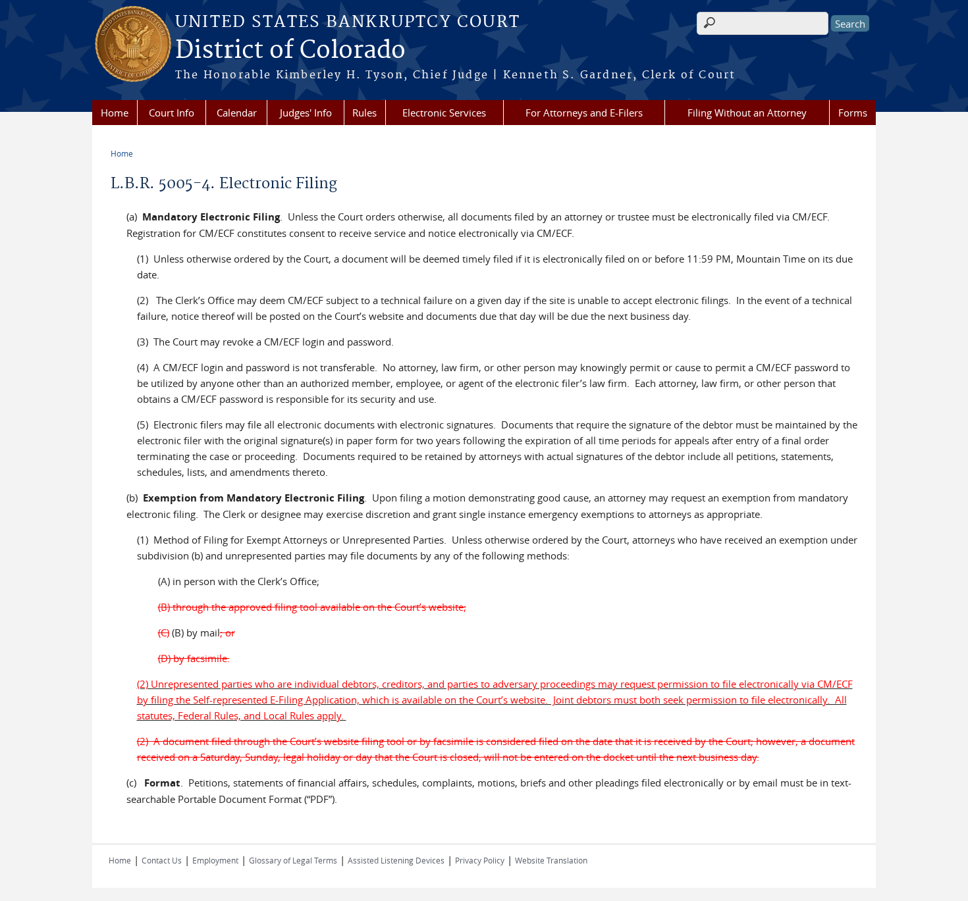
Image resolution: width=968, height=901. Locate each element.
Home (114, 112)
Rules (364, 112)
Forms (852, 112)
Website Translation (551, 860)
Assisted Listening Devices (396, 860)
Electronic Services (444, 112)
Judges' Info (306, 112)
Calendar (237, 112)
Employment (215, 860)
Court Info (171, 112)
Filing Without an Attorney (747, 112)
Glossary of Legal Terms (293, 860)
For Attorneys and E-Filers (584, 112)
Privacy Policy (479, 860)
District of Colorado (290, 51)
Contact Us (162, 860)
